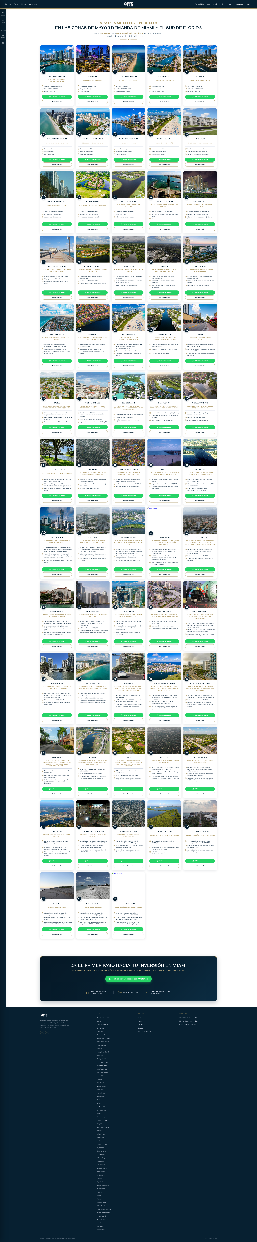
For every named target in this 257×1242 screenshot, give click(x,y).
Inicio (140, 1018)
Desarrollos (33, 4)
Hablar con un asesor (243, 4)
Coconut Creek (57, 469)
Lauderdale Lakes (128, 469)
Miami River (57, 683)
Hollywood (164, 76)
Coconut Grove (128, 538)
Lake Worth (200, 469)
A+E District (164, 611)
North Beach (57, 335)
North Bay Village (200, 683)
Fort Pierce (92, 903)
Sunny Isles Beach (57, 202)
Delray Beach (128, 202)
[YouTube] (47, 1032)
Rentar (16, 4)
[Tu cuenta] (230, 4)
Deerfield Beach (57, 266)
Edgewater (57, 538)
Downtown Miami (57, 76)
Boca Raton (92, 202)
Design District (200, 611)
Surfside (128, 683)
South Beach (164, 139)
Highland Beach (200, 831)
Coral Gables (92, 403)
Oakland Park (200, 757)
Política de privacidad (145, 1031)
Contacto (141, 1028)
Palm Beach (57, 831)
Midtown (92, 538)
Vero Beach (128, 903)
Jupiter (164, 469)
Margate (92, 469)
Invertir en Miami (213, 4)
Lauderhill (128, 266)
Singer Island (164, 831)
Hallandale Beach (57, 139)
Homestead (57, 757)
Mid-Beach (200, 266)
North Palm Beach (128, 831)
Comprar (8, 4)
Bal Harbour (93, 683)
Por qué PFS (199, 4)
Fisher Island (57, 611)
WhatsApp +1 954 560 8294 (188, 1018)
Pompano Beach (164, 202)
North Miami (164, 335)
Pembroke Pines (92, 266)
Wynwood (164, 538)
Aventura (200, 76)
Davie (128, 757)
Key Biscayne (129, 403)
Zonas (23, 4)
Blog (223, 4)
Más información (57, 101)
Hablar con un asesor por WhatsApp (130, 979)
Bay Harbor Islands (164, 683)
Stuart (57, 903)
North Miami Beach (93, 139)
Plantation (164, 403)
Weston (164, 757)
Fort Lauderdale (128, 76)
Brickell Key (92, 611)
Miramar (92, 757)
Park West (128, 611)
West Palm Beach (128, 139)
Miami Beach (128, 335)
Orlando (200, 139)
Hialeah (57, 403)
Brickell (92, 76)
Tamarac (92, 335)
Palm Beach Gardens (93, 831)
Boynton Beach (200, 202)
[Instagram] (42, 1032)
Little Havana (200, 538)
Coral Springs (200, 403)
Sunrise (164, 266)
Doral (200, 335)
